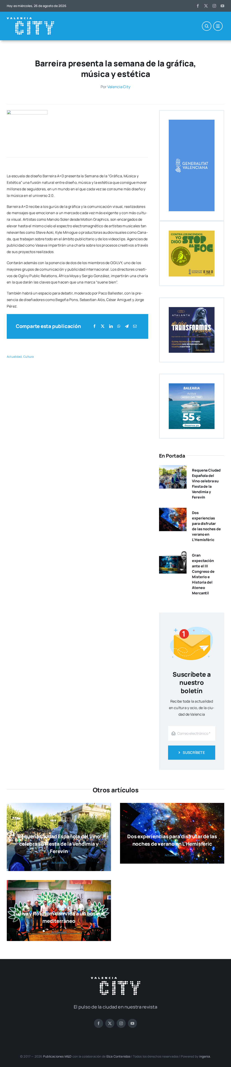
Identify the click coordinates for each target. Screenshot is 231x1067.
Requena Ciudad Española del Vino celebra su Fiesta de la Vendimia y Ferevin (59, 844)
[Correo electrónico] (135, 326)
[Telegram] (127, 326)
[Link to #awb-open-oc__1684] (218, 26)
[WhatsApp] (119, 326)
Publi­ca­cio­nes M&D (57, 1056)
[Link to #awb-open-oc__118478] (206, 26)
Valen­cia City (118, 86)
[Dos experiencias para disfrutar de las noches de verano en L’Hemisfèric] (173, 510)
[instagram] (214, 6)
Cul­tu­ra (28, 357)
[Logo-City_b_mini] (30, 19)
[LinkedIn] (111, 326)
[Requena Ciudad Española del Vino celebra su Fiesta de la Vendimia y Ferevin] (173, 468)
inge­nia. (205, 1056)
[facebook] (198, 6)
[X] (103, 326)
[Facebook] (94, 326)
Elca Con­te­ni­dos (118, 1056)
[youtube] (222, 6)
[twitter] (206, 6)
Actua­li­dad (14, 357)
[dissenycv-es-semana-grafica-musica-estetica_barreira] (27, 111)
